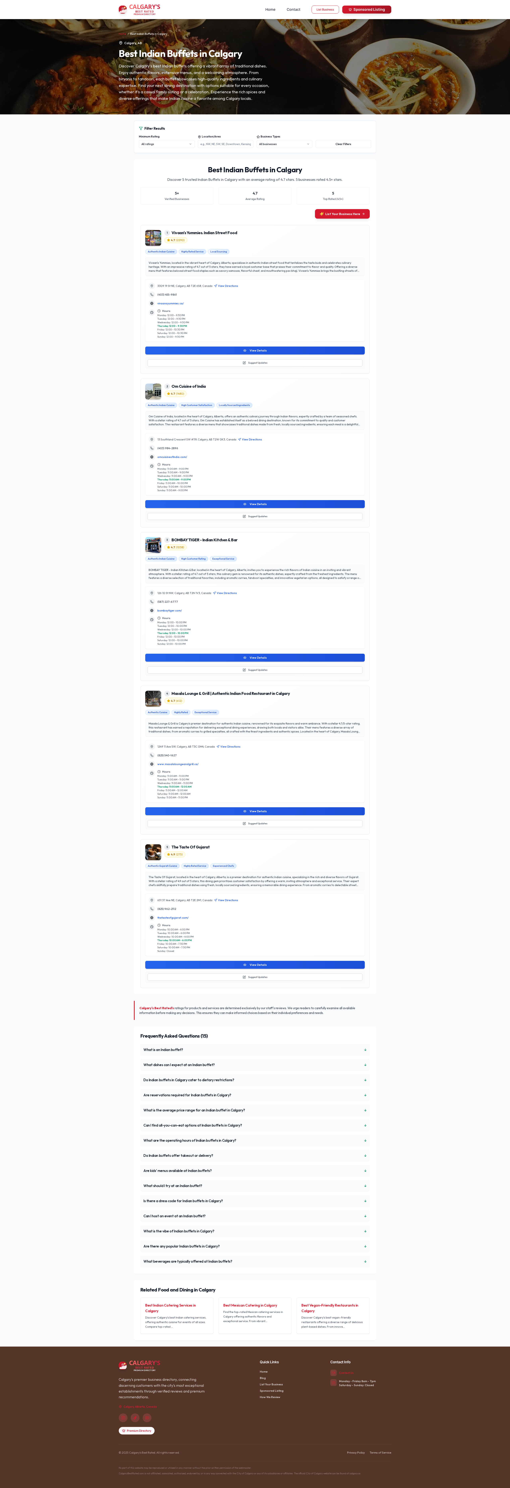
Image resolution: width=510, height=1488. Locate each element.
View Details (258, 350)
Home (270, 9)
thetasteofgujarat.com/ (173, 917)
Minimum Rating (149, 136)
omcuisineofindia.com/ (172, 457)
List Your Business (271, 1384)
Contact (293, 9)
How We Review (270, 1397)
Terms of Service (380, 1452)
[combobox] (167, 144)
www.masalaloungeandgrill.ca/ (178, 764)
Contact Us (346, 1373)
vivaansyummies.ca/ (170, 303)
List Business (325, 9)
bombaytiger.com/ (169, 610)
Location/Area (211, 136)
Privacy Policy (356, 1452)
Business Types (270, 136)
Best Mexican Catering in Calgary (250, 1305)
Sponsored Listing (369, 9)
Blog (263, 1378)
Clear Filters (343, 144)
